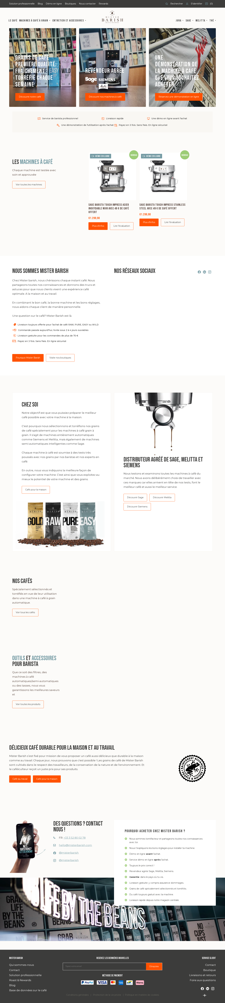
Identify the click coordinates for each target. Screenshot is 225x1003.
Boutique (209, 970)
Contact (14, 970)
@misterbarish (69, 852)
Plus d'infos (98, 226)
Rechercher (176, 3)
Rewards (103, 3)
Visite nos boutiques (60, 357)
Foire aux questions (203, 980)
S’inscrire (154, 966)
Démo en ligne (54, 3)
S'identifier (196, 3)
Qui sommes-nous (21, 964)
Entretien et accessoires (68, 20)
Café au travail (20, 779)
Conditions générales (77, 995)
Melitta (201, 20)
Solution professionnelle (22, 3)
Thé (212, 20)
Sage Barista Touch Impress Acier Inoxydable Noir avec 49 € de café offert (108, 208)
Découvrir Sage (135, 497)
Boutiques (70, 3)
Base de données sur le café (28, 990)
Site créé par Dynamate (205, 995)
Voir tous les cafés (25, 612)
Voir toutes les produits (28, 704)
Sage (189, 20)
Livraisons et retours (202, 975)
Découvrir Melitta (162, 497)
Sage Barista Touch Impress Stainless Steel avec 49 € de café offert (162, 206)
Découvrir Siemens (137, 506)
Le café (13, 20)
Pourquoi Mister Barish (28, 357)
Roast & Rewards (20, 980)
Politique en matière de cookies (142, 995)
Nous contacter (87, 3)
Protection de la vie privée (107, 995)
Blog (40, 3)
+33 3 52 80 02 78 (75, 837)
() (209, 4)
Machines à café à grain (34, 20)
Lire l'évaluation (121, 226)
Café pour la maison (35, 489)
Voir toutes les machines (29, 184)
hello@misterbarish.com (75, 845)
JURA (179, 20)
